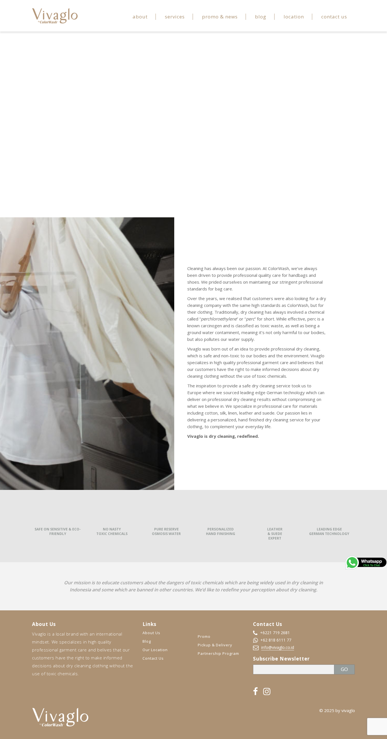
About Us (151, 632)
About (140, 17)
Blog (260, 17)
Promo (204, 636)
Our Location (155, 649)
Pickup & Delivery (215, 644)
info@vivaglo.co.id (277, 647)
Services (175, 17)
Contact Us (334, 17)
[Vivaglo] (55, 15)
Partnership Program (218, 653)
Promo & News (220, 17)
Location (294, 17)
